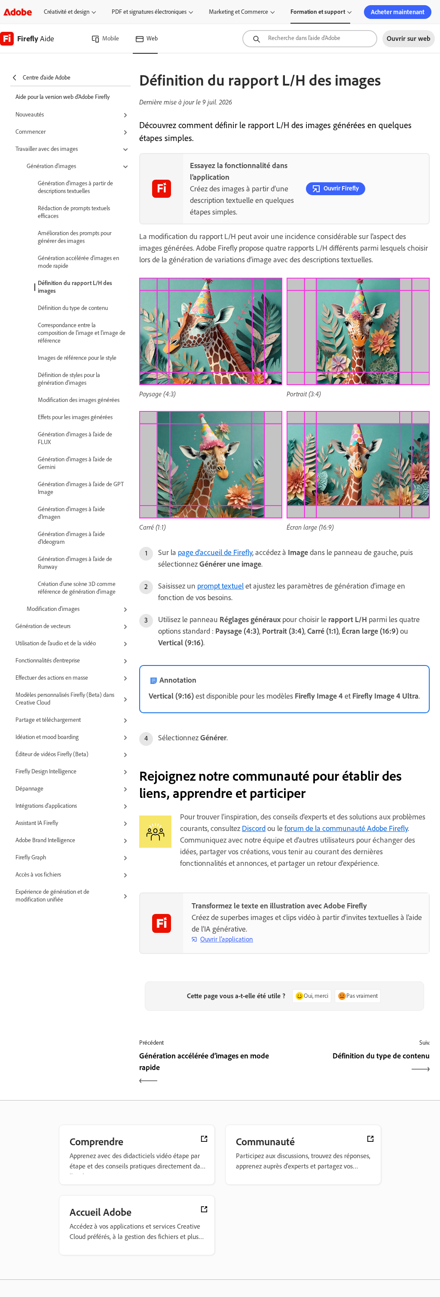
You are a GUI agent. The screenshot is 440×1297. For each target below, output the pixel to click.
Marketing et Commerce (238, 11)
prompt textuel (220, 586)
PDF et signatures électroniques (149, 11)
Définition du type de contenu (73, 308)
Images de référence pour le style (77, 358)
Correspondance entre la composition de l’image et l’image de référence (81, 333)
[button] (73, 115)
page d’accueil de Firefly (215, 552)
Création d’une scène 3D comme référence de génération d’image (77, 587)
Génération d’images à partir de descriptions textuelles (75, 187)
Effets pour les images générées (75, 417)
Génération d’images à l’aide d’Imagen (71, 513)
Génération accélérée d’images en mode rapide (78, 262)
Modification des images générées (78, 400)
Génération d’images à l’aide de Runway (75, 562)
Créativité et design (66, 11)
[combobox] (309, 38)
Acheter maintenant (398, 12)
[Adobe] (17, 12)
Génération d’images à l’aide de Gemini (75, 463)
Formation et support (317, 11)
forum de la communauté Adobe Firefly (346, 828)
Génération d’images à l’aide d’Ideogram (71, 538)
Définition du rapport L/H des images (75, 286)
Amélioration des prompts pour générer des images (74, 237)
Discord (254, 828)
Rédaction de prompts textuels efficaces (74, 212)
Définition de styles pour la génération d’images (69, 378)
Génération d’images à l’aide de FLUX (75, 438)
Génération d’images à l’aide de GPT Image (81, 488)
